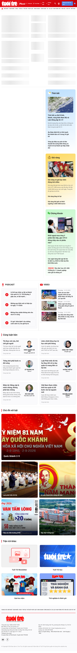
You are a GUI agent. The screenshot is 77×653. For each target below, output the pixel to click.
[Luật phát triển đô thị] (19, 480)
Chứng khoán (57, 213)
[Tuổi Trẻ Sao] (58, 556)
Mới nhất (6, 8)
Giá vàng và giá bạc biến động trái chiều (57, 181)
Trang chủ (4, 609)
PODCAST (10, 285)
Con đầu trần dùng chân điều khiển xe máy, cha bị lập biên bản (66, 316)
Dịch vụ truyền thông (44, 631)
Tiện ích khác (9, 541)
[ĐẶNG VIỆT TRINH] (67, 344)
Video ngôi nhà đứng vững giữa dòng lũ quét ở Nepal (66, 306)
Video (16, 8)
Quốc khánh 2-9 (12, 456)
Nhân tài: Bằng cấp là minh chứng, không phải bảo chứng (11, 387)
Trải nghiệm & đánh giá (57, 598)
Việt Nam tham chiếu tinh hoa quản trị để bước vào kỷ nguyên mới (49, 388)
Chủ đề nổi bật (10, 410)
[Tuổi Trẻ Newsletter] (19, 556)
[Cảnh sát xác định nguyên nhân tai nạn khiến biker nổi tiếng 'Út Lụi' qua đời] (49, 294)
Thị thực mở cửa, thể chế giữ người (11, 342)
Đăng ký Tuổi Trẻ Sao (67, 3)
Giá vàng (56, 158)
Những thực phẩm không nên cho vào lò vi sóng (22, 313)
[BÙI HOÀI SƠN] (29, 388)
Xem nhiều (11, 8)
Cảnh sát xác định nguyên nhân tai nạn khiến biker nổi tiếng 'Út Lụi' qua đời (65, 295)
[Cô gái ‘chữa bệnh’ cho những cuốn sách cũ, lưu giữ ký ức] (7, 323)
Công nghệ (43, 8)
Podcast (30, 3)
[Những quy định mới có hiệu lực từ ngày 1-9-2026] (7, 305)
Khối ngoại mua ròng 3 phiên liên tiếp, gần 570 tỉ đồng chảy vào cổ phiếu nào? (57, 239)
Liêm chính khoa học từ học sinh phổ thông (50, 342)
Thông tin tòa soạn (6, 633)
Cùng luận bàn (10, 335)
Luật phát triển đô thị (10, 495)
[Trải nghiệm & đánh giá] (58, 584)
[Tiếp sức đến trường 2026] (19, 517)
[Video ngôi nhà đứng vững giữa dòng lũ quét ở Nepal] (49, 305)
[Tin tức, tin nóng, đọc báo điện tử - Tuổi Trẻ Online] (10, 3)
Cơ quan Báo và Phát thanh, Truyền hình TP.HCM (14, 635)
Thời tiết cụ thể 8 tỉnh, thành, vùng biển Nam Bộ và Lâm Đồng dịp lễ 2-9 (58, 117)
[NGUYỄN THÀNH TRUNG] (67, 388)
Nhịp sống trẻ (57, 8)
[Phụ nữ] (22, 3)
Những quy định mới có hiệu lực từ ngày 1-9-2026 (21, 304)
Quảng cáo (49, 3)
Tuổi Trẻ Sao (57, 570)
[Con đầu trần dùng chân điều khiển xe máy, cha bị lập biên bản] (49, 316)
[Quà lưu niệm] (19, 584)
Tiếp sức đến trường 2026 (11, 533)
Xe (47, 8)
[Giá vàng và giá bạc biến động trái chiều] (60, 169)
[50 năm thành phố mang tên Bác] (57, 480)
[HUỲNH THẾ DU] (67, 364)
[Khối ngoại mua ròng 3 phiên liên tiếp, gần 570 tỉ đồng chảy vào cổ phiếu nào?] (60, 225)
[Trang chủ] (2, 8)
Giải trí (68, 8)
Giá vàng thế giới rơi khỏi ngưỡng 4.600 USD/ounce (56, 203)
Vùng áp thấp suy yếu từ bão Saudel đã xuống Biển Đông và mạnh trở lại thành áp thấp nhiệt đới (58, 145)
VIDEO (47, 285)
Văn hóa (63, 8)
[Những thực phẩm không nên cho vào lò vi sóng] (7, 314)
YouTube (37, 3)
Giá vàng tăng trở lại (54, 196)
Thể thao (73, 8)
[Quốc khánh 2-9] (38, 437)
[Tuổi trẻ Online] (15, 618)
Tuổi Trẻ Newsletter (19, 570)
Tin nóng (60, 290)
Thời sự (21, 8)
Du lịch (50, 8)
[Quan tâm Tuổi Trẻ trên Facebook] (7, 639)
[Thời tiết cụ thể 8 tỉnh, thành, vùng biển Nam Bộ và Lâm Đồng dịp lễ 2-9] (60, 105)
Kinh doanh (37, 8)
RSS (40, 633)
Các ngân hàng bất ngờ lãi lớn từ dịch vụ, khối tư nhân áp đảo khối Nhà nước (58, 261)
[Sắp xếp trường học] (57, 517)
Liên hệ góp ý (66, 631)
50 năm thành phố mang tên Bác (52, 495)
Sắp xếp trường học (47, 533)
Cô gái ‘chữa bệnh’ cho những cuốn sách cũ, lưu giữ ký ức (20, 322)
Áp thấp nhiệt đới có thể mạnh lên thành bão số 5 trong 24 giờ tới (58, 134)
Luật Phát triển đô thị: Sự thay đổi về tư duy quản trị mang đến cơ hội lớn (49, 364)
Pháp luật (30, 8)
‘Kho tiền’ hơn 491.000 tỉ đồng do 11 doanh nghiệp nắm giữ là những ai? (58, 270)
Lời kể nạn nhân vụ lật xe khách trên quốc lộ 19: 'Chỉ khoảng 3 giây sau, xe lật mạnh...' (21, 294)
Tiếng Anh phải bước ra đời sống (12, 362)
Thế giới (25, 8)
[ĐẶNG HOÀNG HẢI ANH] (29, 344)
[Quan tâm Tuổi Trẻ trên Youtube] (2, 639)
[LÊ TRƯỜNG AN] (29, 364)
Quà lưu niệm (19, 598)
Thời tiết (55, 93)
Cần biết (43, 3)
